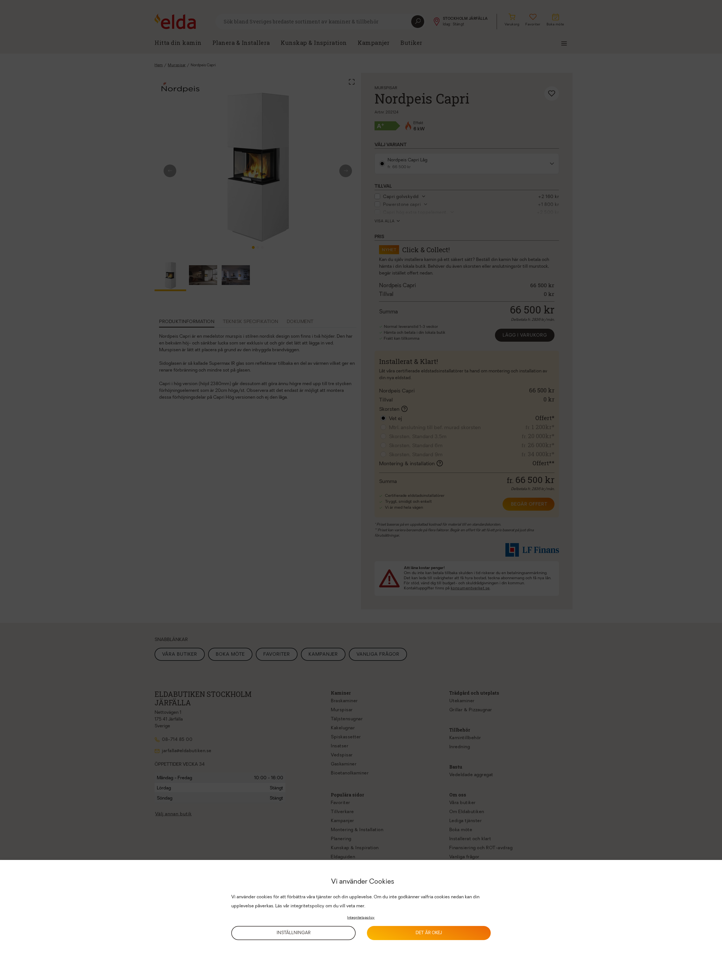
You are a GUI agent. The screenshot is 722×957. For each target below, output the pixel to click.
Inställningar (294, 933)
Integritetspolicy (361, 917)
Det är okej (429, 933)
